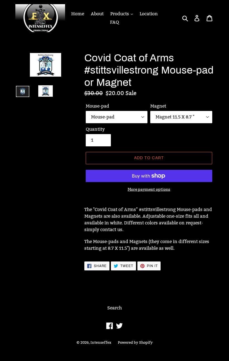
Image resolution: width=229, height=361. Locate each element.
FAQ (114, 22)
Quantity (95, 129)
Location (149, 13)
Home (77, 13)
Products (120, 13)
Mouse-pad (97, 106)
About (97, 13)
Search (114, 308)
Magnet (158, 106)
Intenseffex (100, 342)
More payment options (149, 189)
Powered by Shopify (135, 342)
